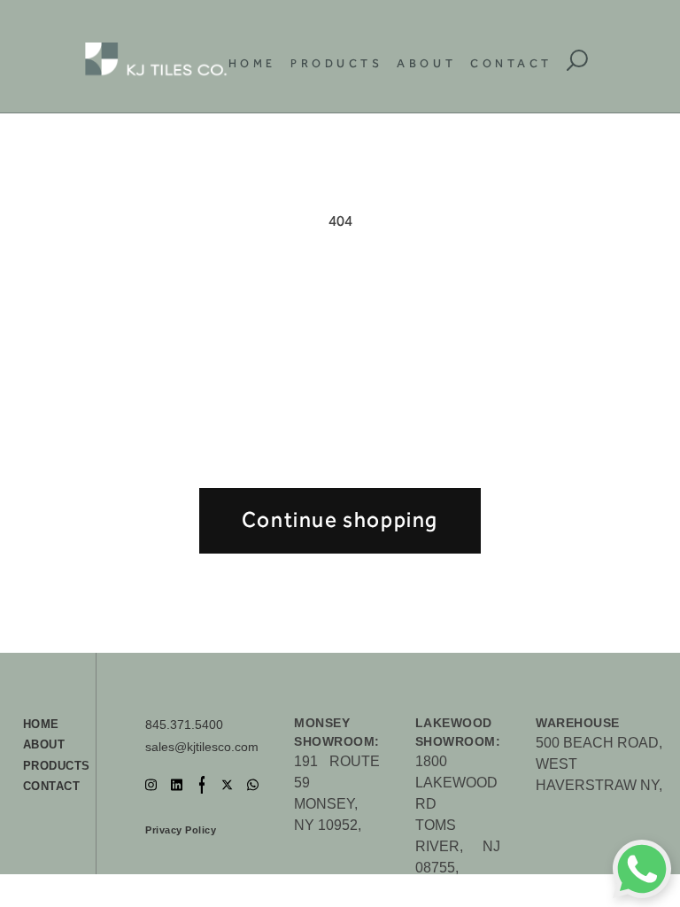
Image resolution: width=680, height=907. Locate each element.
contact (52, 786)
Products (336, 63)
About (426, 63)
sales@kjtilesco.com (202, 747)
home (41, 724)
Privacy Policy (180, 830)
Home (252, 63)
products (56, 765)
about (44, 744)
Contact (511, 63)
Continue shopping (340, 520)
